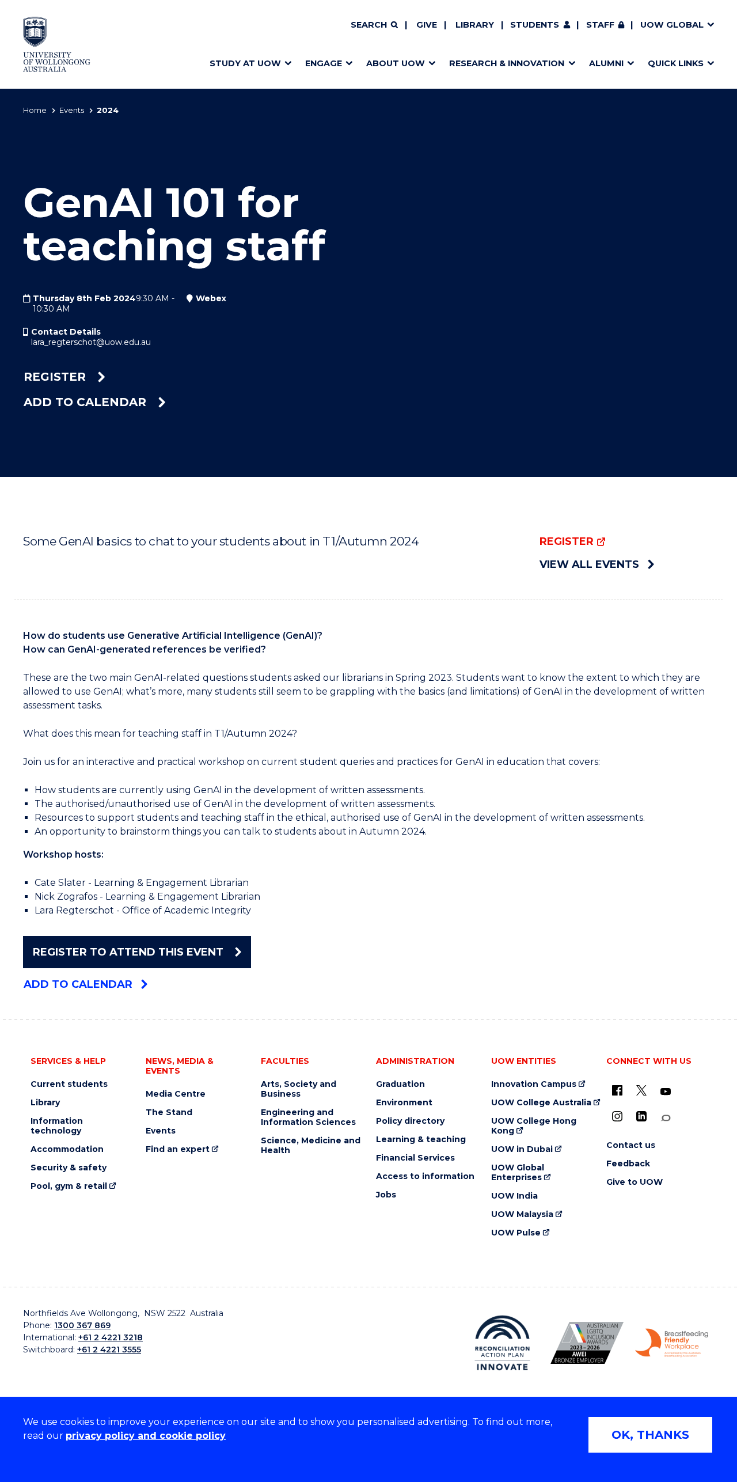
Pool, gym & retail (69, 1186)
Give (426, 25)
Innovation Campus (533, 1084)
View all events (589, 564)
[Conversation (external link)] (666, 1118)
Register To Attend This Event (129, 952)
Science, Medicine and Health (310, 1145)
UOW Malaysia (522, 1214)
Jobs (386, 1195)
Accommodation (67, 1149)
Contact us (630, 1145)
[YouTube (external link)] (666, 1092)
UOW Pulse (516, 1233)
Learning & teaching (421, 1139)
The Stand (169, 1112)
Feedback (628, 1164)
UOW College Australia (541, 1103)
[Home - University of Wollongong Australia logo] (56, 44)
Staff (600, 25)
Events (71, 110)
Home (35, 110)
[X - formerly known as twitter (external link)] (641, 1090)
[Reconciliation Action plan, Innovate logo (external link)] (502, 1342)
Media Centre (176, 1094)
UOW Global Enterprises (517, 1172)
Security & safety (69, 1168)
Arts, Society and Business (298, 1089)
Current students (69, 1084)
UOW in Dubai (522, 1149)
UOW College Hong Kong (533, 1126)
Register (56, 377)
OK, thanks (650, 1435)
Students (534, 25)
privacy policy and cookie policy (146, 1435)
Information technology (57, 1126)
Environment (404, 1103)
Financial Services (415, 1158)
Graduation (400, 1084)
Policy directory (410, 1121)
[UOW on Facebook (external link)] (617, 1090)
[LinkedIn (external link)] (641, 1116)
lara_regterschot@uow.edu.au (91, 342)
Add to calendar (87, 402)
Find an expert (178, 1149)
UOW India (514, 1196)
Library (474, 25)
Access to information (425, 1176)
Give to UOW (634, 1182)
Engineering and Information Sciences (308, 1117)
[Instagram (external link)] (617, 1116)
